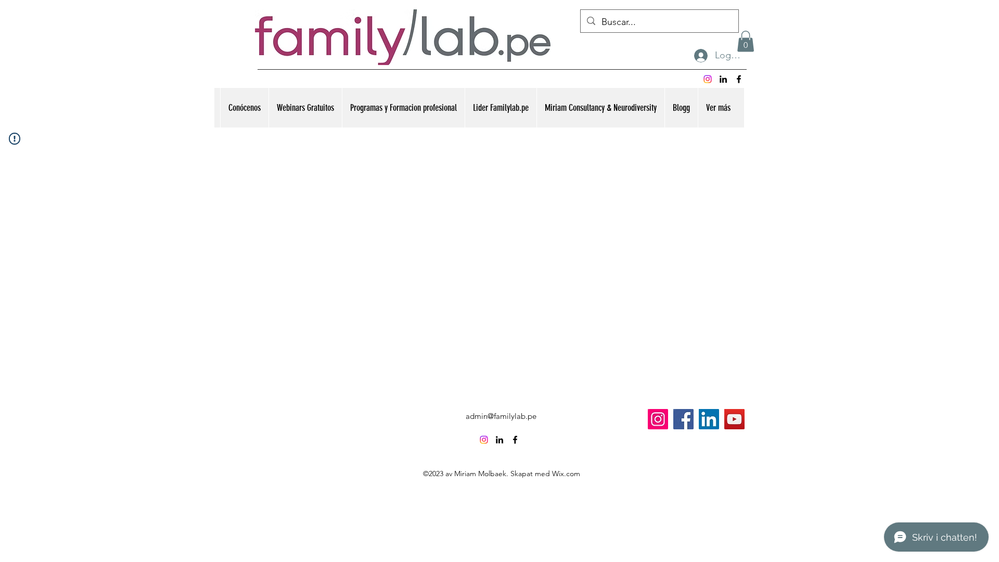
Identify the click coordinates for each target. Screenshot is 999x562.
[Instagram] (707, 79)
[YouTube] (734, 419)
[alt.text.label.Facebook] (739, 79)
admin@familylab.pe (501, 416)
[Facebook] (683, 419)
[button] (745, 41)
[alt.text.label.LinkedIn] (723, 79)
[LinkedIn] (709, 419)
